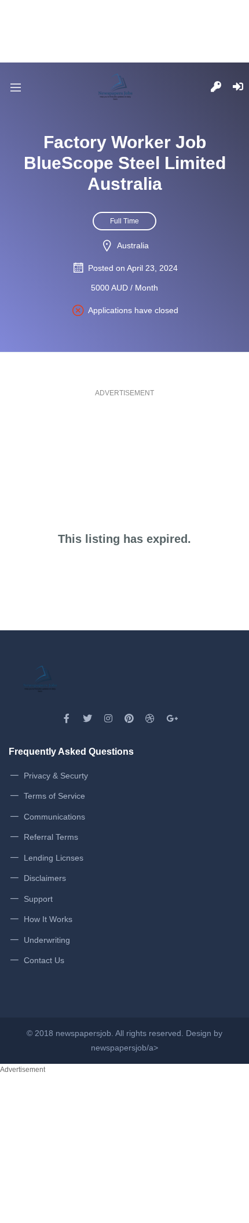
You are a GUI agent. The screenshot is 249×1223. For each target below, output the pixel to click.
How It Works (48, 919)
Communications (54, 816)
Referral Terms (51, 837)
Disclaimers (45, 878)
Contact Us (44, 960)
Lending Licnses (53, 857)
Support (38, 899)
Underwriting (47, 940)
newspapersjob (83, 1033)
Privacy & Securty (56, 775)
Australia (133, 245)
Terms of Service (54, 795)
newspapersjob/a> (124, 1047)
